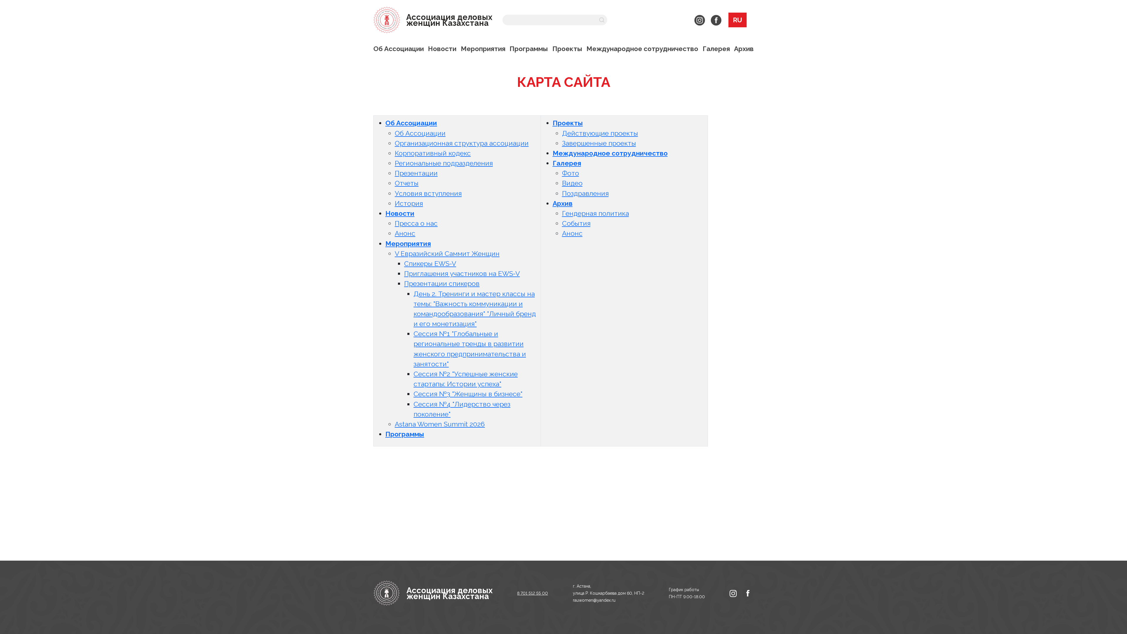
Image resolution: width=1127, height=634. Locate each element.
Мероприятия (483, 49)
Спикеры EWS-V (430, 263)
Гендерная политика (595, 213)
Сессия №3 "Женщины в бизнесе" (468, 394)
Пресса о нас (416, 223)
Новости (442, 49)
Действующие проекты (600, 133)
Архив (744, 49)
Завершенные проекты (599, 143)
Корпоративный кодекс (433, 153)
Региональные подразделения (444, 163)
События (576, 223)
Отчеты (407, 183)
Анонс (405, 233)
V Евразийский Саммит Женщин (447, 253)
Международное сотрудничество (642, 49)
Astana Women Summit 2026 (440, 424)
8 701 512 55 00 (532, 593)
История (409, 203)
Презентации (416, 173)
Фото (570, 173)
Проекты (567, 49)
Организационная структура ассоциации (462, 143)
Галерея (716, 49)
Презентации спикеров (442, 283)
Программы (528, 49)
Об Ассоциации (398, 49)
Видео (572, 183)
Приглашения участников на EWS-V (462, 273)
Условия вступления (428, 193)
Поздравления (585, 193)
